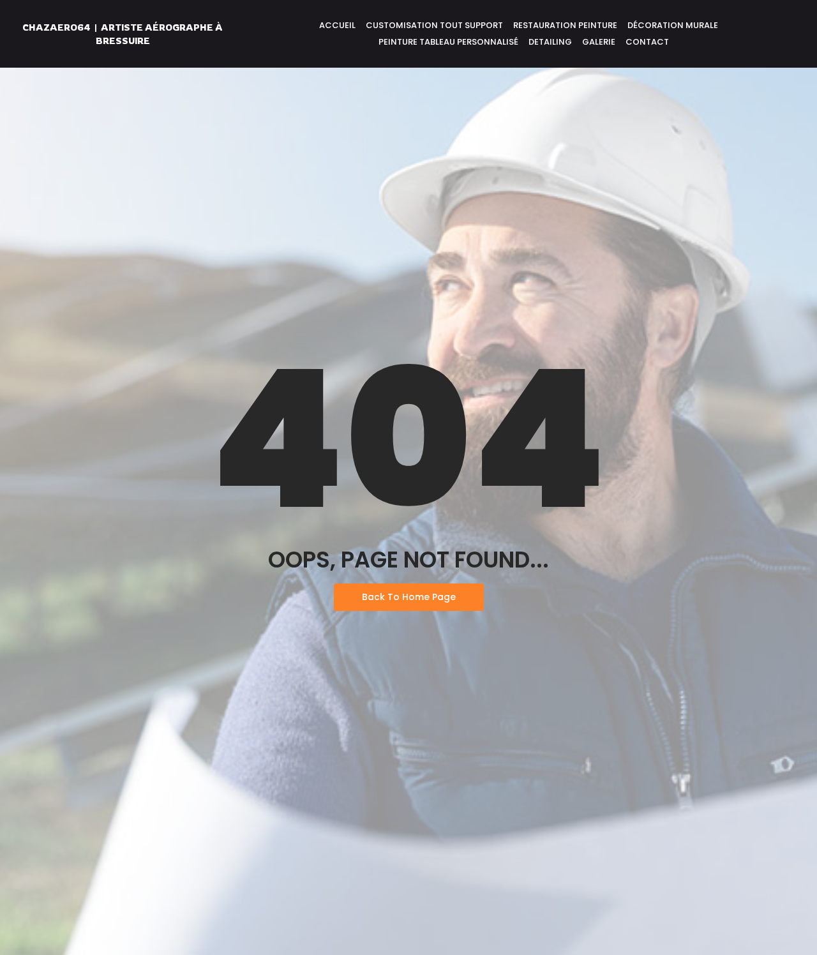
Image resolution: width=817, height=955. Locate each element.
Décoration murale (672, 25)
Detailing (550, 42)
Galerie (598, 42)
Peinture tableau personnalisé (448, 42)
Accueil (337, 25)
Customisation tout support (434, 25)
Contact (647, 42)
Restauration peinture (565, 25)
